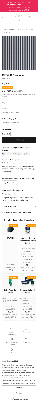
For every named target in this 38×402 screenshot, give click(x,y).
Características (9, 206)
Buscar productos (12, 333)
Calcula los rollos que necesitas (16, 212)
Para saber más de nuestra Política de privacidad (18, 383)
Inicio (4, 29)
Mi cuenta (26, 332)
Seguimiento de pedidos (12, 343)
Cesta (12, 352)
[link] (19, 398)
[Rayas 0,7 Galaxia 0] (19, 53)
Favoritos (26, 342)
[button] (19, 17)
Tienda (11, 29)
